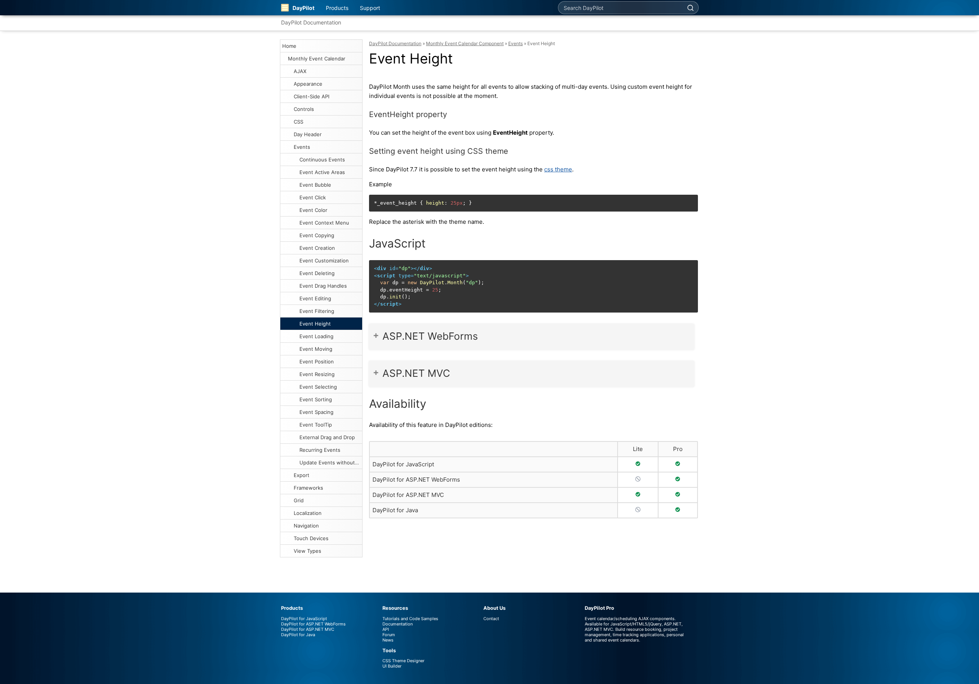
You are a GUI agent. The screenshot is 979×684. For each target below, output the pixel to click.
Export (301, 475)
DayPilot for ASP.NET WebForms (416, 479)
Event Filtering (316, 311)
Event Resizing (317, 374)
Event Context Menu (324, 223)
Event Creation (317, 248)
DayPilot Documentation (311, 22)
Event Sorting (315, 399)
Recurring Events (319, 450)
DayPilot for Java (395, 510)
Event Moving (315, 349)
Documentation (397, 624)
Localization (308, 513)
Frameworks (308, 488)
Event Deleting (317, 273)
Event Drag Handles (323, 286)
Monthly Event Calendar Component (465, 43)
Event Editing (315, 298)
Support (370, 8)
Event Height (315, 324)
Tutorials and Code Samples (410, 618)
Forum (388, 634)
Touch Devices (311, 538)
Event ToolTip (315, 425)
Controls (304, 109)
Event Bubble (315, 185)
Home (289, 46)
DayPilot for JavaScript (403, 464)
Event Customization (324, 260)
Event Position (316, 361)
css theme (558, 169)
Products (337, 8)
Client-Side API (311, 96)
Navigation (306, 526)
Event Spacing (316, 412)
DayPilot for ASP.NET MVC (408, 494)
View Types (307, 551)
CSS (298, 122)
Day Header (308, 134)
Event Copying (316, 235)
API (385, 629)
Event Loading (316, 336)
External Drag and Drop (327, 437)
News (388, 640)
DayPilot (303, 8)
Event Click (312, 197)
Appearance (308, 84)
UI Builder (392, 666)
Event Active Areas (322, 172)
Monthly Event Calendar (316, 58)
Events (302, 147)
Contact (491, 618)
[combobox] (620, 8)
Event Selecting (318, 387)
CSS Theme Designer (403, 660)
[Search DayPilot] (690, 8)
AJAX (300, 71)
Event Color (313, 210)
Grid (299, 500)
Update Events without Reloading (330, 462)
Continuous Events (322, 159)
